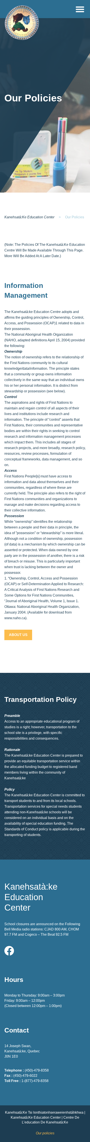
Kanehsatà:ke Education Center (29, 217)
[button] (80, 9)
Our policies (45, 1133)
